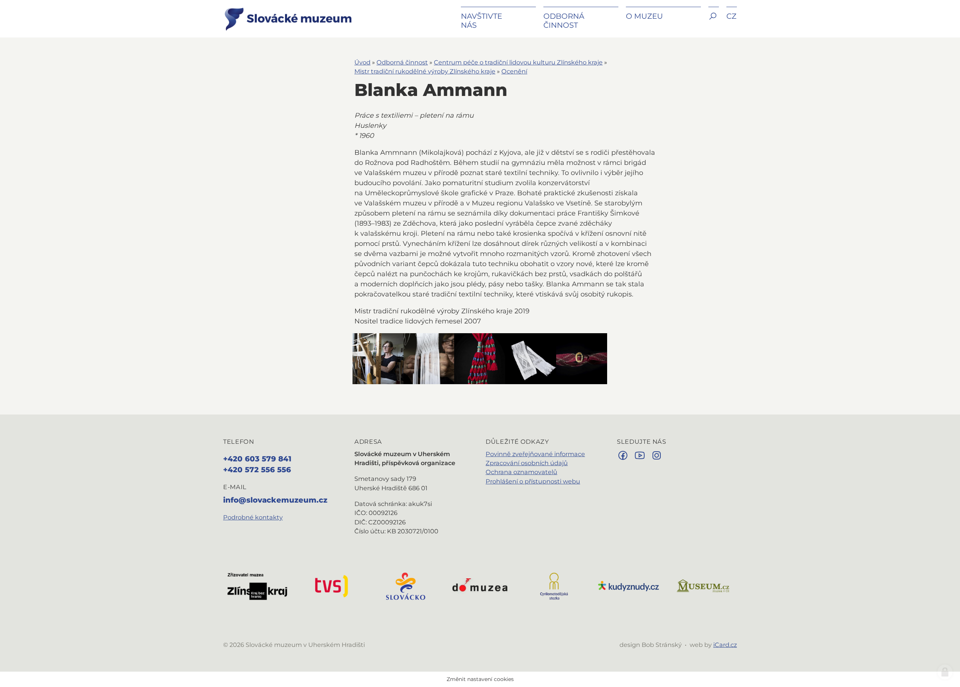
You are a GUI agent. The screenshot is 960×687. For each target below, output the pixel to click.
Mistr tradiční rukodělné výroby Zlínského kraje (424, 71)
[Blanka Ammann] (378, 358)
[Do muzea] (480, 585)
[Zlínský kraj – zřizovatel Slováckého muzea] (257, 585)
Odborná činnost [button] (563, 21)
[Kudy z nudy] (628, 585)
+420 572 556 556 (257, 469)
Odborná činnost (402, 62)
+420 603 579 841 (257, 458)
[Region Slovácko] (405, 585)
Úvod (362, 62)
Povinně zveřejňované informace (535, 454)
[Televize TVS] (331, 585)
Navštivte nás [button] (481, 21)
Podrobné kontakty (253, 517)
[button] (713, 21)
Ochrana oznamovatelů (521, 472)
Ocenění (514, 71)
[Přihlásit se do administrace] (945, 672)
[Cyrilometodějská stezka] (554, 585)
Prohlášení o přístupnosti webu (533, 481)
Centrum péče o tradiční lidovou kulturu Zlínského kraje (518, 62)
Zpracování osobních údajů (527, 463)
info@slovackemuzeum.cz (275, 499)
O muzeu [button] (644, 16)
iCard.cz (725, 644)
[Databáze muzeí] (702, 585)
